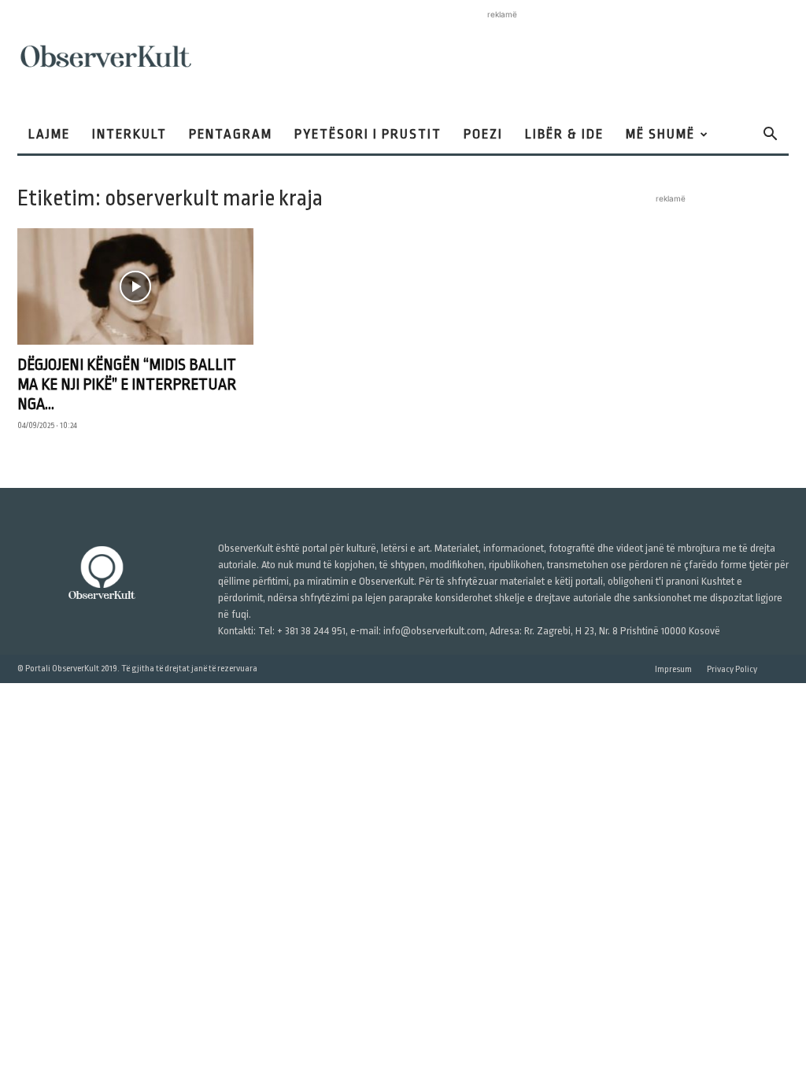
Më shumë (660, 134)
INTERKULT (129, 134)
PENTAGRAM (230, 134)
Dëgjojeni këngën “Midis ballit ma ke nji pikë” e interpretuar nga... (126, 384)
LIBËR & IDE (564, 134)
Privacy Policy (732, 669)
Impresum (673, 669)
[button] (770, 135)
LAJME (49, 134)
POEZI (483, 134)
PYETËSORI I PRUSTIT (368, 134)
